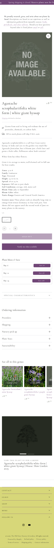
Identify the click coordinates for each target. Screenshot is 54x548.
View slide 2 (31, 452)
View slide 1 (23, 452)
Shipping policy (26, 542)
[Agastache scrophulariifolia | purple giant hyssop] (34, 376)
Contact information (42, 542)
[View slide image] (27, 436)
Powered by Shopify (15, 539)
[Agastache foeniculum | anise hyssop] (12, 376)
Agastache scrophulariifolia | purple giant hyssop (34, 392)
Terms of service (13, 542)
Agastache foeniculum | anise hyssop (11, 390)
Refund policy (29, 539)
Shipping (4, 118)
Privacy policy (41, 539)
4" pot (7, 220)
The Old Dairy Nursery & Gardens (23, 536)
